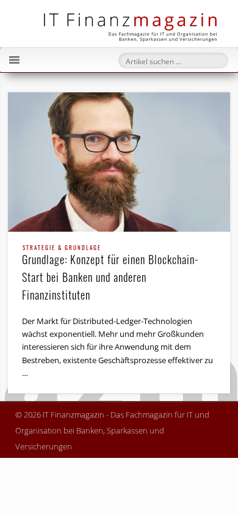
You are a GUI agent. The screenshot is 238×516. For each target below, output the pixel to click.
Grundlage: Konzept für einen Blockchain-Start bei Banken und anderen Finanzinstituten (110, 274)
